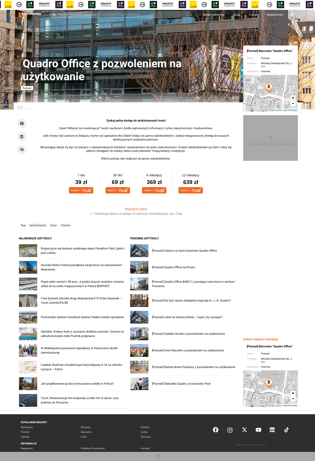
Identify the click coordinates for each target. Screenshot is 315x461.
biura (54, 225)
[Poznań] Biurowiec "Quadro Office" (270, 51)
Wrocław (86, 427)
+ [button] (293, 98)
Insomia (265, 71)
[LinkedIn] (272, 430)
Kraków (145, 427)
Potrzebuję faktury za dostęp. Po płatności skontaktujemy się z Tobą (138, 213)
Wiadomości (275, 14)
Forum (253, 14)
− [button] (293, 103)
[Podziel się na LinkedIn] (22, 136)
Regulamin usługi (136, 208)
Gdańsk (25, 436)
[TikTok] (286, 430)
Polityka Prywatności (93, 448)
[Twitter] (244, 430)
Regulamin (27, 448)
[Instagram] (230, 430)
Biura (237, 14)
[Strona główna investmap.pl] (30, 14)
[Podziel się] (22, 123)
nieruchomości (37, 225)
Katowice (86, 431)
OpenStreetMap (290, 110)
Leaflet (278, 110)
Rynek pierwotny (213, 14)
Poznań (265, 58)
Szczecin (146, 436)
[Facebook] (215, 430)
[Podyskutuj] (22, 150)
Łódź (83, 436)
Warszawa (27, 427)
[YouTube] (258, 430)
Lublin (144, 431)
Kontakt (145, 448)
